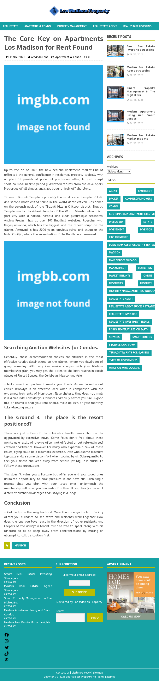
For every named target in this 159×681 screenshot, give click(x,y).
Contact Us (62, 672)
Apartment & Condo (37, 26)
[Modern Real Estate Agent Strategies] (115, 75)
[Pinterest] (6, 661)
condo (113, 206)
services (114, 337)
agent (113, 191)
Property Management (72, 26)
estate (147, 221)
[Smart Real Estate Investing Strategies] (115, 54)
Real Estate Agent (105, 26)
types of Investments (123, 360)
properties (116, 283)
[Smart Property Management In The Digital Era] (115, 96)
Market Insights (119, 275)
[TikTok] (6, 655)
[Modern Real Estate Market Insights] (115, 143)
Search (95, 617)
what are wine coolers (124, 367)
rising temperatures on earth (128, 329)
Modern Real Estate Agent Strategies (141, 69)
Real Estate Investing (137, 26)
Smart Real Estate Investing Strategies (141, 48)
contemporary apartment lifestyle (132, 214)
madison (20, 545)
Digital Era (116, 221)
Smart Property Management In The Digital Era (141, 91)
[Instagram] (6, 642)
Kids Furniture (118, 237)
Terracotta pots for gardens (129, 352)
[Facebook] (6, 636)
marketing (145, 268)
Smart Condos (142, 337)
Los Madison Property (88, 601)
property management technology (132, 291)
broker (113, 198)
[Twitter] (6, 649)
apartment (145, 191)
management (117, 268)
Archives (112, 167)
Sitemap (98, 672)
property (146, 283)
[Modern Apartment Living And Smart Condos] (115, 120)
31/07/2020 (17, 57)
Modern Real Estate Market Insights (141, 137)
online (147, 275)
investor (146, 229)
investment (116, 229)
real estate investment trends (129, 321)
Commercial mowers (138, 198)
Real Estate (10, 26)
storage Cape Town (122, 344)
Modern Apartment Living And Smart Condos (141, 115)
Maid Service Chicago (123, 260)
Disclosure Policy (81, 672)
